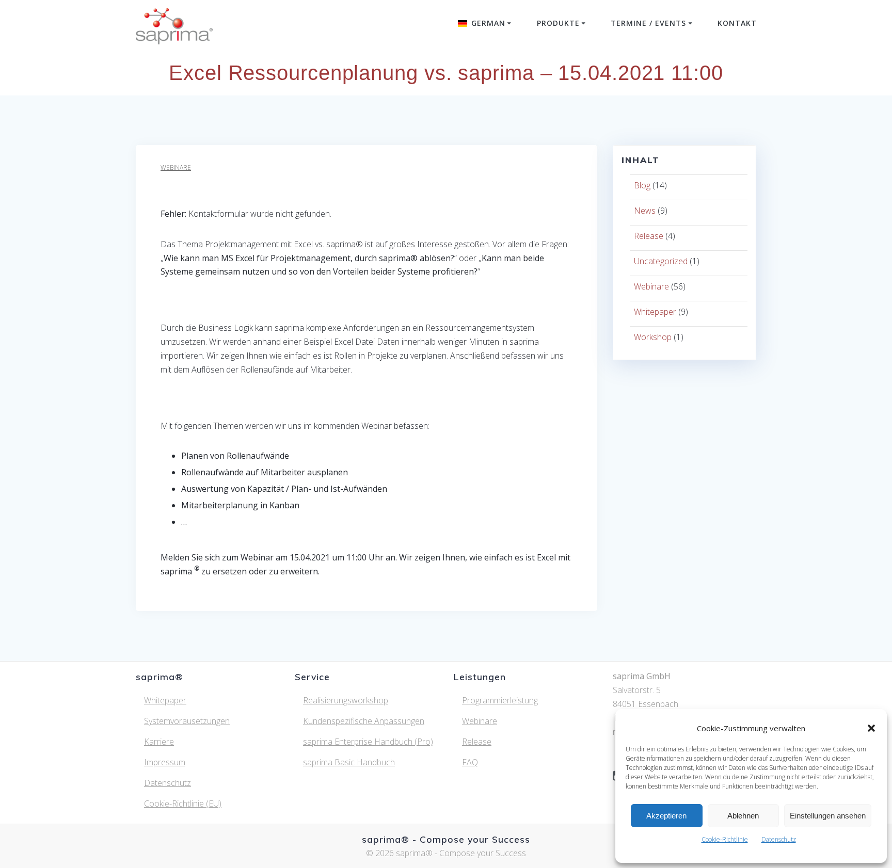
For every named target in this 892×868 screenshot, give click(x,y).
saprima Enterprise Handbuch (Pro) (368, 741)
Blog (642, 185)
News (645, 210)
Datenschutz (778, 839)
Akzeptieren (666, 815)
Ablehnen (743, 815)
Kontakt (737, 23)
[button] (871, 728)
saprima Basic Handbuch (349, 762)
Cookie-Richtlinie (725, 839)
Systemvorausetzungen (187, 721)
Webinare (176, 167)
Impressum (164, 762)
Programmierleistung (500, 700)
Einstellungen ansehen (828, 815)
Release (648, 236)
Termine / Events (648, 23)
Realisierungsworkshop (345, 700)
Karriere (159, 741)
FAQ (470, 762)
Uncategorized (661, 261)
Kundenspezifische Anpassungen (363, 721)
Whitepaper (655, 311)
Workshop (653, 337)
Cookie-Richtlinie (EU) (182, 803)
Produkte (558, 23)
